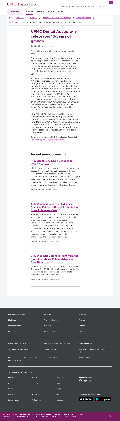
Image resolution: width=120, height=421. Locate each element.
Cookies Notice (67, 414)
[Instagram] (90, 381)
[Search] (111, 2)
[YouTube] (85, 381)
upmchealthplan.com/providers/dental (48, 140)
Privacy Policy (26, 414)
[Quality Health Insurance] (9, 18)
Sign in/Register (78, 6)
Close (113, 416)
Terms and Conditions (44, 414)
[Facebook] (80, 381)
